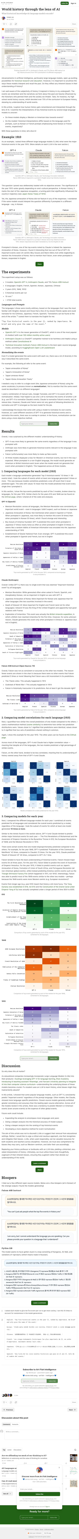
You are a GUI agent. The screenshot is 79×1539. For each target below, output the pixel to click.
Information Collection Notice (39, 1501)
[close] (59, 1467)
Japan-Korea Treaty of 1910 (33, 194)
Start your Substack (35, 1533)
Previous (9, 1410)
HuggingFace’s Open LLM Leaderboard (38, 348)
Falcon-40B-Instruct (60, 282)
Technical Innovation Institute (17, 345)
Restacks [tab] (15, 1424)
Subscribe (64, 3)
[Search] (75, 1450)
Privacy (37, 1529)
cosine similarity (33, 725)
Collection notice (49, 1529)
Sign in (73, 3)
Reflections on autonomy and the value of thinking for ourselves (24, 1458)
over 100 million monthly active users (34, 335)
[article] (39, 1459)
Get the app (47, 1533)
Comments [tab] (6, 1424)
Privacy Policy (55, 1501)
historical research (22, 81)
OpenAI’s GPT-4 (20, 282)
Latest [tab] (9, 1450)
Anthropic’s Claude (36, 282)
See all (5, 1494)
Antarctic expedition (63, 614)
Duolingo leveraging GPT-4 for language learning (35, 1079)
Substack (31, 1537)
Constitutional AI (24, 341)
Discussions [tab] (17, 1450)
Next (71, 1410)
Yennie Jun (10, 17)
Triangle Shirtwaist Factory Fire (14, 874)
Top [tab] (4, 1450)
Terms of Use (49, 1499)
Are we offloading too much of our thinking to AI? (24, 1455)
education (38, 81)
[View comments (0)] (11, 24)
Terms (41, 1529)
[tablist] (10, 1424)
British (52, 614)
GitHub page (10, 497)
